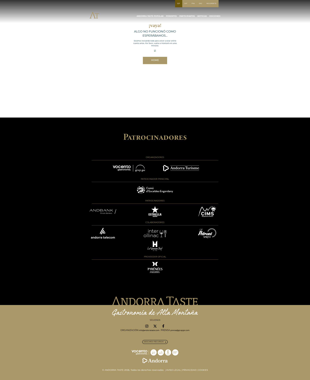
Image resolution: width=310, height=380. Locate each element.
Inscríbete (211, 3)
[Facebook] (163, 326)
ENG (200, 3)
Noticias (202, 16)
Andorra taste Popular (150, 16)
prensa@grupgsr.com (180, 330)
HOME (155, 60)
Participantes (187, 16)
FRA (193, 3)
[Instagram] (147, 326)
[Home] (99, 15)
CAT (185, 3)
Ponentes (171, 16)
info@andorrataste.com (149, 330)
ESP (178, 3)
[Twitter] (155, 326)
